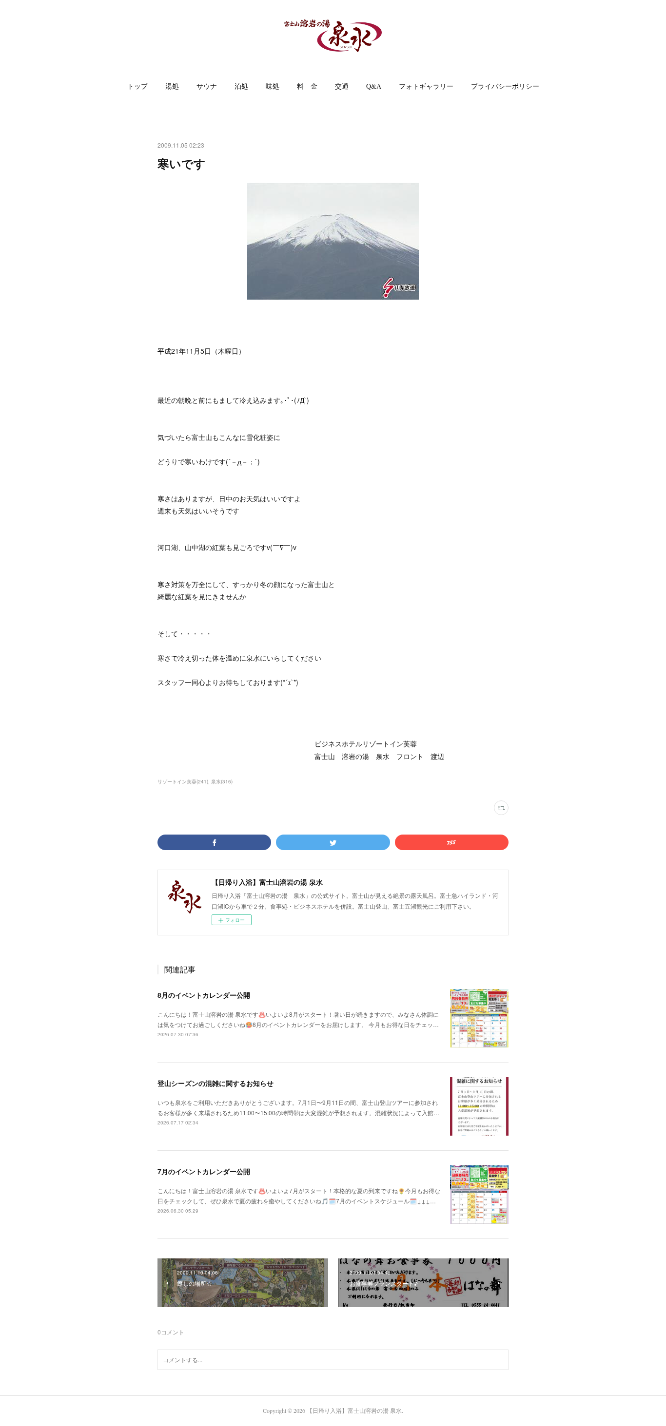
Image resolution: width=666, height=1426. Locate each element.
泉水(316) (222, 781)
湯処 (172, 86)
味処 (272, 86)
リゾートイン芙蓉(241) (182, 781)
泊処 (241, 86)
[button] (137, 86)
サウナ (206, 86)
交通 (342, 86)
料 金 (307, 86)
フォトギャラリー (426, 86)
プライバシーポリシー (505, 86)
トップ (137, 86)
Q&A (373, 86)
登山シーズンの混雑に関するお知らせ (215, 1083)
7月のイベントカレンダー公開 (203, 1171)
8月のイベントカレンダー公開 (203, 995)
